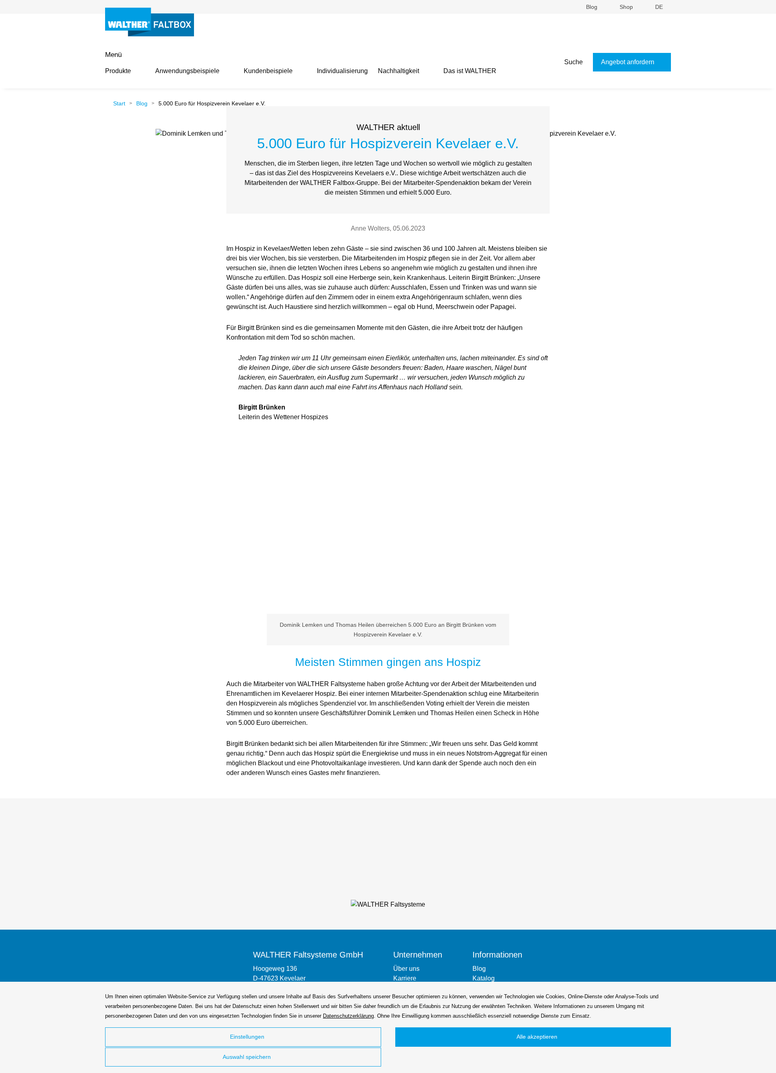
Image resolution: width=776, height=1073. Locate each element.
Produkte (118, 70)
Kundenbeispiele (268, 70)
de (659, 7)
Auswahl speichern (246, 1057)
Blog (592, 7)
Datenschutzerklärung (348, 1016)
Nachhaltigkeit (398, 70)
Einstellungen (246, 1036)
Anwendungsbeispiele (187, 70)
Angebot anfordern (628, 62)
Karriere (404, 978)
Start (118, 103)
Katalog (483, 978)
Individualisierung (342, 70)
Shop (627, 7)
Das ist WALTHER (469, 70)
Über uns (406, 968)
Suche (573, 62)
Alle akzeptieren (536, 1036)
